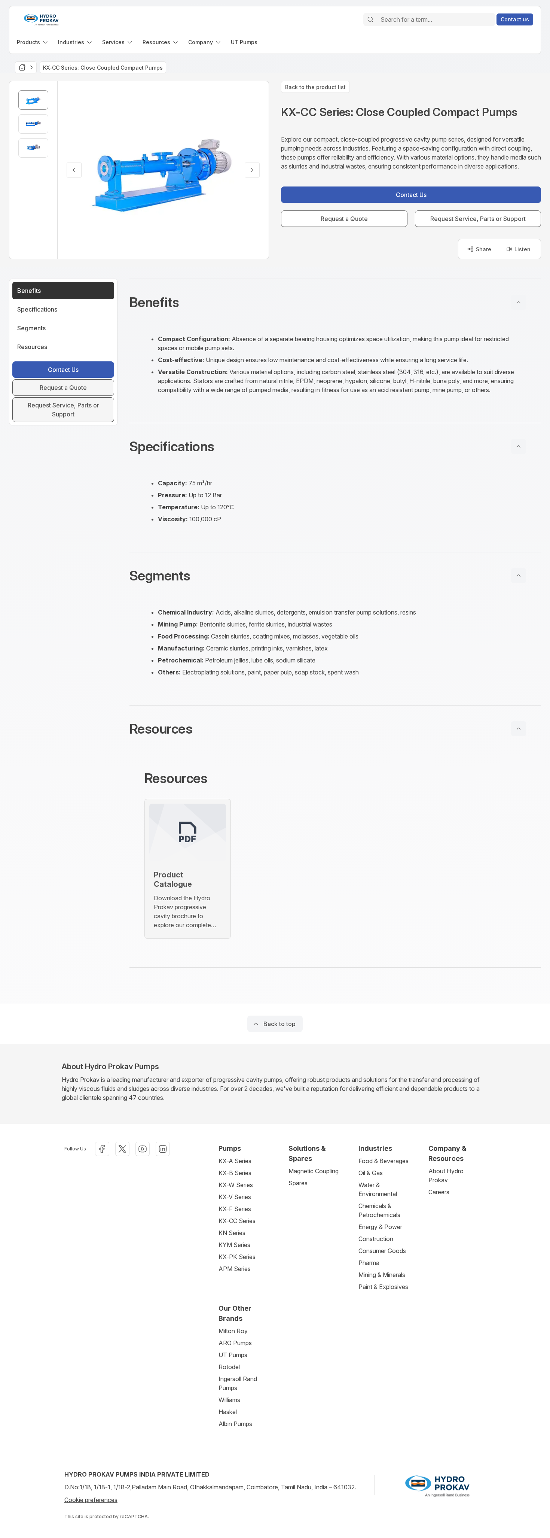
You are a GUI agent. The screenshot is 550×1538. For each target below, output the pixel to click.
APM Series (235, 1268)
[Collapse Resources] (518, 728)
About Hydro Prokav (446, 1175)
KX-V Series (235, 1197)
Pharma (368, 1263)
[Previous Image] (74, 170)
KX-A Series (235, 1161)
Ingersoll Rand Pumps (238, 1383)
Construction (375, 1239)
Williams (229, 1400)
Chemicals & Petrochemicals (379, 1210)
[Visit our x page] (122, 1149)
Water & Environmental (377, 1189)
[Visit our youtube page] (142, 1149)
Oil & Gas (370, 1173)
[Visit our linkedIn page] (163, 1149)
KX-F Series (235, 1209)
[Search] (370, 19)
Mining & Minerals (381, 1274)
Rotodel (229, 1367)
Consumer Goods (382, 1251)
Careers (438, 1192)
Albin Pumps (235, 1424)
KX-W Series (236, 1185)
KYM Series (234, 1245)
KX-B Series (235, 1173)
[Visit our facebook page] (102, 1149)
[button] (335, 302)
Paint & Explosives (383, 1286)
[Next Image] (252, 170)
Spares (298, 1183)
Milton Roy (233, 1331)
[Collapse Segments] (518, 575)
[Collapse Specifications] (518, 446)
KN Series (232, 1233)
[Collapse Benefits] (518, 302)
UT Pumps (233, 1355)
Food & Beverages (383, 1161)
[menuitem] (33, 42)
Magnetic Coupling (313, 1171)
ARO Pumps (235, 1343)
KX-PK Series (237, 1257)
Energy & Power (380, 1227)
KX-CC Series (237, 1221)
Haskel (228, 1412)
